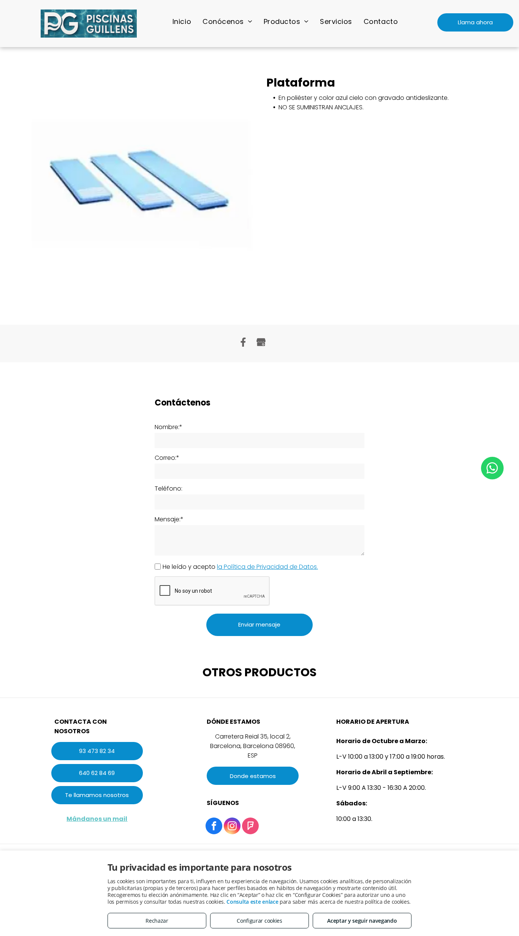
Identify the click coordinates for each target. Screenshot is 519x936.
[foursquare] (250, 827)
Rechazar (157, 920)
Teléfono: (168, 488)
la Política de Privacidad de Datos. (267, 566)
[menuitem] (182, 21)
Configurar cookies (259, 920)
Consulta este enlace (252, 901)
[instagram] (232, 827)
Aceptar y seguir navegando (362, 920)
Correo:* (167, 457)
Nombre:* (168, 427)
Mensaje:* (169, 519)
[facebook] (214, 827)
